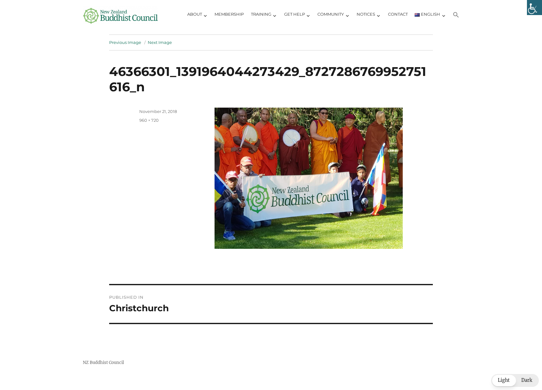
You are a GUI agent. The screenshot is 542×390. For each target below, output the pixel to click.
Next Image (160, 42)
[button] (456, 15)
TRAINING (261, 14)
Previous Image (125, 42)
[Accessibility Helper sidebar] (534, 7)
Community (330, 14)
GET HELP (294, 14)
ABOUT (194, 14)
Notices (366, 14)
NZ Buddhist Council (103, 362)
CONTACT (398, 14)
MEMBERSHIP (229, 14)
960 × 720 (149, 120)
